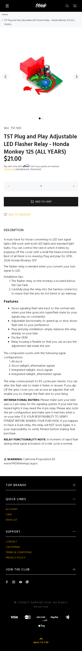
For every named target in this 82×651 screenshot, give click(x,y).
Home (5, 15)
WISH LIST (11, 520)
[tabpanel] (41, 74)
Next (76, 76)
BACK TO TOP (41, 643)
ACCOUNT (12, 509)
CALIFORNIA (13, 547)
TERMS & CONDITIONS (19, 552)
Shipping (9, 169)
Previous (5, 76)
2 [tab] (42, 118)
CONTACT (11, 542)
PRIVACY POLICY (16, 558)
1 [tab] (40, 118)
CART (9, 514)
